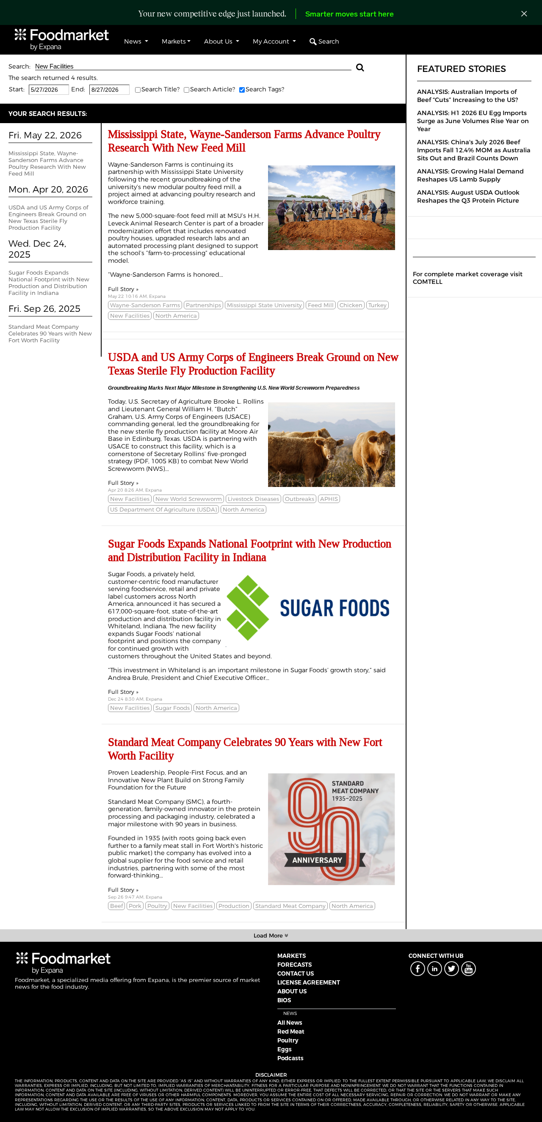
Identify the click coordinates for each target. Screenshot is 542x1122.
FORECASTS (294, 964)
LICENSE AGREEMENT (308, 982)
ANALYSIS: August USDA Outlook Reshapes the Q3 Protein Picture (468, 196)
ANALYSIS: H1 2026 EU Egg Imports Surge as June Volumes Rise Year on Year (473, 121)
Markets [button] (174, 41)
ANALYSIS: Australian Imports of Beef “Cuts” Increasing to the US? (467, 96)
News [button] (133, 41)
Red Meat (290, 1031)
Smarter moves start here (349, 15)
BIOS (284, 1000)
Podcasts (290, 1058)
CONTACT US (295, 973)
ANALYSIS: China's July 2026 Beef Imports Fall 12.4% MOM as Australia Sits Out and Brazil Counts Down (474, 150)
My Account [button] (272, 41)
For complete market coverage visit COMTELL (468, 278)
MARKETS (291, 955)
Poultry (288, 1040)
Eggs (284, 1049)
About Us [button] (219, 41)
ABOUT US (292, 991)
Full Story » (123, 289)
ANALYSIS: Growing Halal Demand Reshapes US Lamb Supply (470, 175)
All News (289, 1022)
